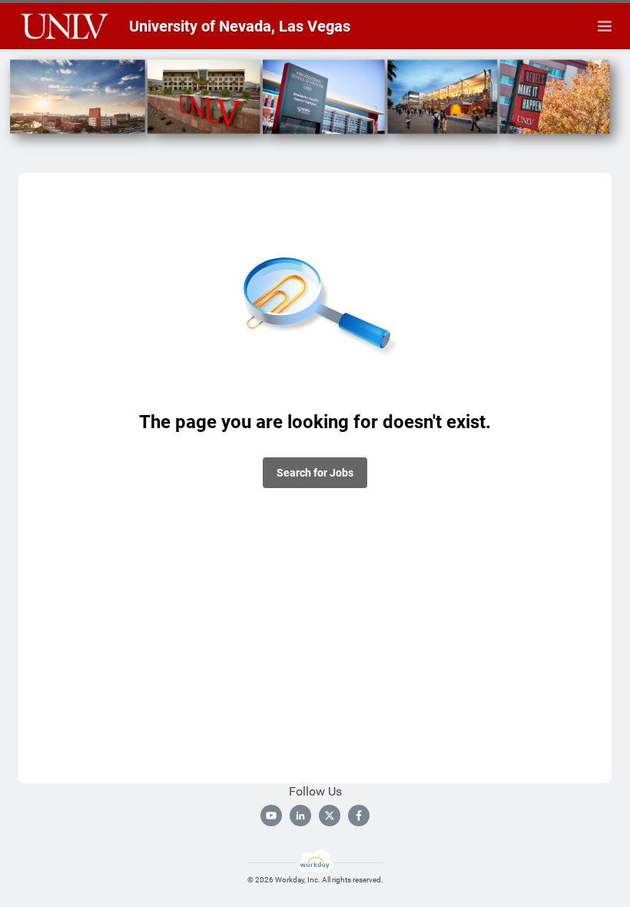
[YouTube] (271, 815)
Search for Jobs (315, 473)
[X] (329, 815)
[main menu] (604, 26)
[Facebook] (359, 815)
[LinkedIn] (300, 815)
